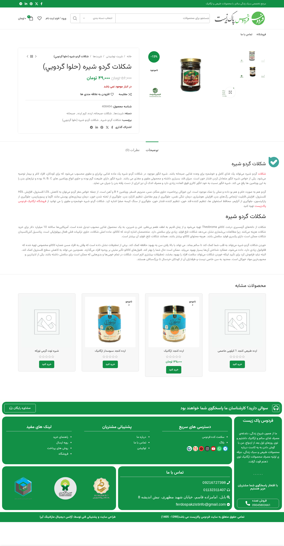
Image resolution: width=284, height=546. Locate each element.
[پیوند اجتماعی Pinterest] (31, 3)
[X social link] (36, 3)
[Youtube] (213, 448)
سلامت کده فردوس (213, 437)
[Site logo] (240, 18)
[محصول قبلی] (36, 57)
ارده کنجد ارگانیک (174, 351)
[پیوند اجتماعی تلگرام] (20, 3)
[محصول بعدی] (27, 57)
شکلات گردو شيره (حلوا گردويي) (80, 120)
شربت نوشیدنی (114, 56)
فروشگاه (63, 454)
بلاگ (221, 443)
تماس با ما (140, 443)
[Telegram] (225, 448)
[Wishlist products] (39, 18)
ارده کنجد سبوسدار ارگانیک (110, 351)
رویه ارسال (62, 443)
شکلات (262, 174)
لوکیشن (141, 448)
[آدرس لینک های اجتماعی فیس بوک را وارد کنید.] (41, 3)
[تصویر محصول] (173, 322)
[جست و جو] (75, 18)
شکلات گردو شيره (111, 120)
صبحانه (71, 113)
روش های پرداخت (57, 448)
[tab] (152, 147)
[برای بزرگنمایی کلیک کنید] (230, 92)
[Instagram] (207, 448)
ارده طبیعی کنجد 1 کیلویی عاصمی (237, 351)
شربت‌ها (97, 56)
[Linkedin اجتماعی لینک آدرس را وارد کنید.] (25, 3)
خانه (129, 56)
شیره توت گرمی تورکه (47, 351)
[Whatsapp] (219, 448)
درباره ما (141, 437)
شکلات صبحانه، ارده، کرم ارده (95, 113)
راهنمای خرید (60, 437)
